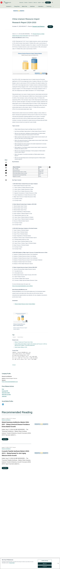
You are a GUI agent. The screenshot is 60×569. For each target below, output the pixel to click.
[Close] (58, 563)
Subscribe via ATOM (6, 394)
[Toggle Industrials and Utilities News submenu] (45, 6)
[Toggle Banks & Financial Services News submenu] (28, 6)
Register (48, 2)
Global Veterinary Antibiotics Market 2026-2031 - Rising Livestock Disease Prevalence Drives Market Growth (16, 424)
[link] (21, 2)
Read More (5, 439)
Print (3, 389)
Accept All (45, 566)
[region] (30, 563)
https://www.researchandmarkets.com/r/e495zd (22, 286)
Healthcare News (33, 6)
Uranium (14, 337)
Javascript (4, 396)
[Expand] (46, 74)
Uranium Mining (20, 337)
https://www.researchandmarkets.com (10, 381)
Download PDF (5, 391)
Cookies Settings (44, 560)
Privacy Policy (12, 562)
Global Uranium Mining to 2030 (21, 347)
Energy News (17, 6)
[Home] (5, 2)
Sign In (43, 2)
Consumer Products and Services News (9, 6)
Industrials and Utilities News (41, 6)
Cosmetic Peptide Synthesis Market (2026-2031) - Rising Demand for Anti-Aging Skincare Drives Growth (16, 453)
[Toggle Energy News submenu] (20, 6)
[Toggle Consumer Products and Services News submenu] (13, 6)
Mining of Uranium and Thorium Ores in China (24, 342)
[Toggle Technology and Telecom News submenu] (53, 6)
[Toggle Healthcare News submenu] (37, 6)
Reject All (44, 563)
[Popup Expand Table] (50, 167)
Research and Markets (38, 26)
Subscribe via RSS (6, 392)
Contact (14, 364)
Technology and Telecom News (49, 6)
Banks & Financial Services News (25, 6)
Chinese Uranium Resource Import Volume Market (25, 304)
